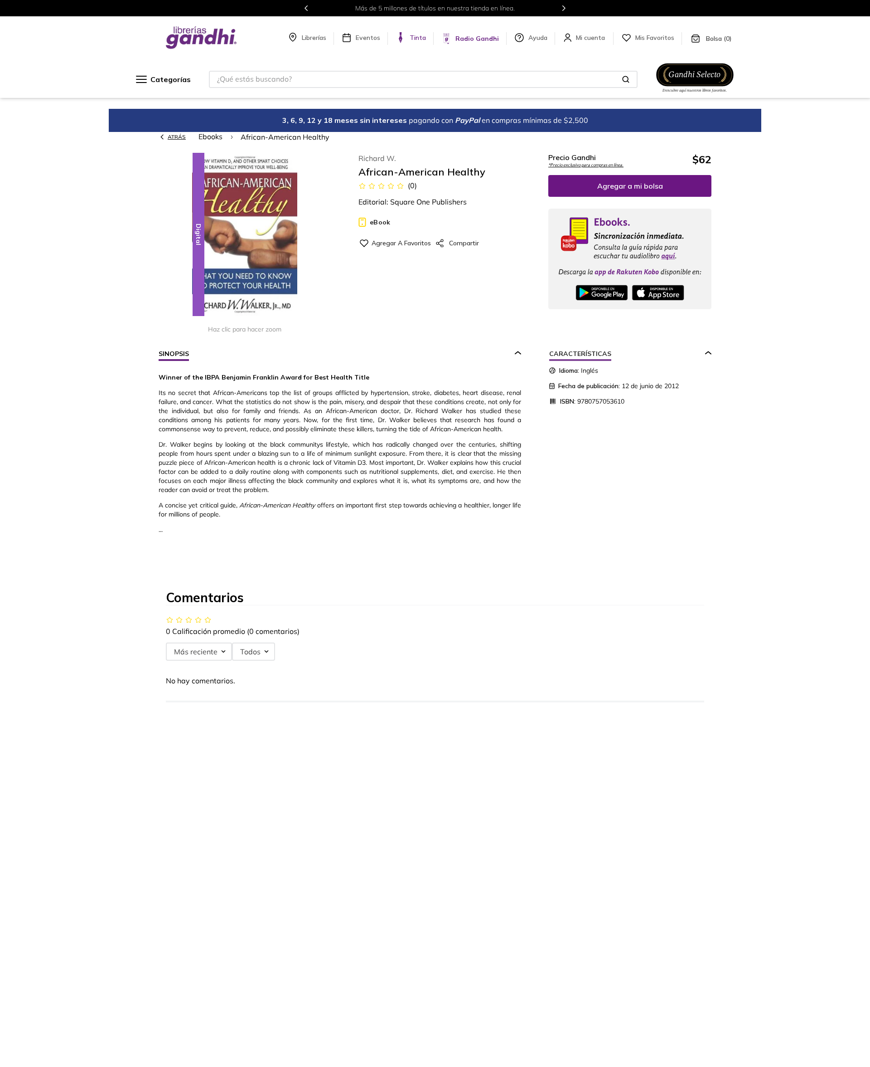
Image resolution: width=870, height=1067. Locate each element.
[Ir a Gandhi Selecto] (695, 93)
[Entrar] (591, 38)
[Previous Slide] (306, 8)
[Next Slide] (563, 8)
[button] (244, 235)
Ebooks (210, 136)
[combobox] (423, 79)
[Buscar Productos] (625, 79)
